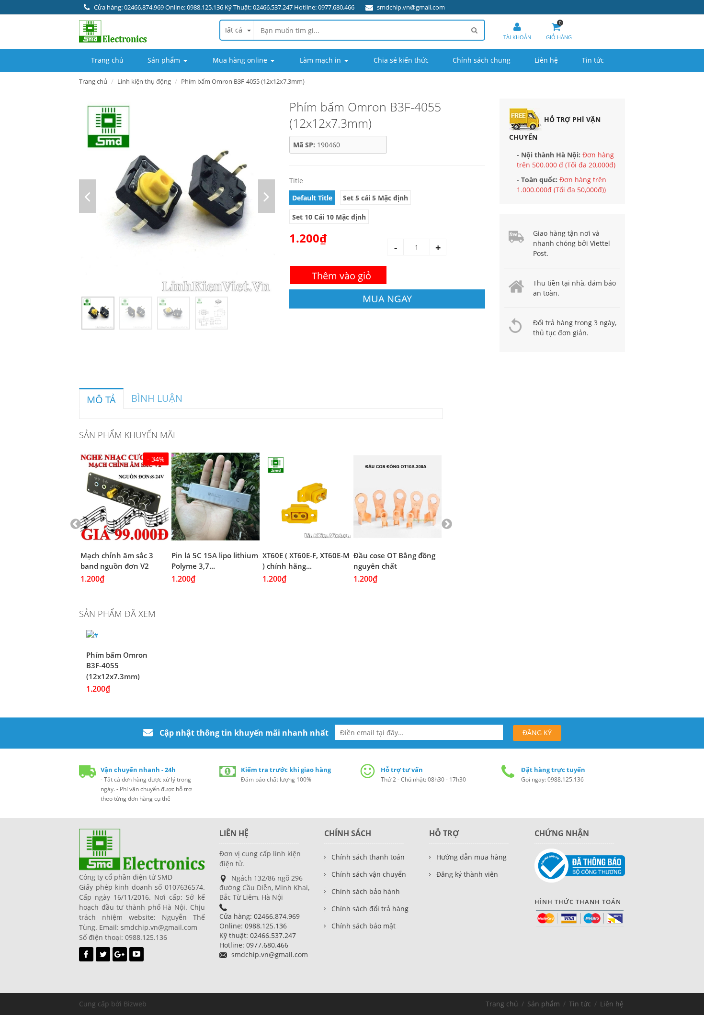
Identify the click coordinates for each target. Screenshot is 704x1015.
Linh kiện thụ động (144, 81)
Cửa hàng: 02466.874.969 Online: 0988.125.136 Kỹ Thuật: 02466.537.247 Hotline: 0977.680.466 (224, 7)
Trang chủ (502, 1003)
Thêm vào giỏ (341, 275)
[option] (177, 196)
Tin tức (580, 1003)
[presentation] (101, 399)
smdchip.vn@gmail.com (411, 7)
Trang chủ (93, 81)
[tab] (101, 398)
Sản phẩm (543, 1003)
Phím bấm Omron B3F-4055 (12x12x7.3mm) (117, 665)
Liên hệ (612, 1003)
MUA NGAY (387, 298)
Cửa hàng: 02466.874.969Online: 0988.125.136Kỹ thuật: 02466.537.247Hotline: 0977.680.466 (259, 930)
